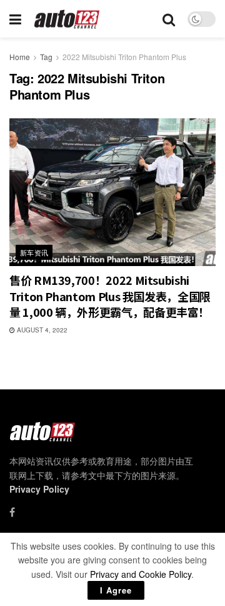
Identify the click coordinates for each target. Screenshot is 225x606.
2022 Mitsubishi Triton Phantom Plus (124, 56)
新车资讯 (34, 252)
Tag (46, 56)
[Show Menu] (15, 19)
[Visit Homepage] (67, 19)
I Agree (116, 590)
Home (19, 56)
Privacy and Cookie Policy (140, 574)
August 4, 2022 (41, 330)
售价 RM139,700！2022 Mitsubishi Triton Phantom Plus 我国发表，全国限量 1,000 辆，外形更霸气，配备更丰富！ (110, 295)
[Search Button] (168, 19)
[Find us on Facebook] (12, 512)
